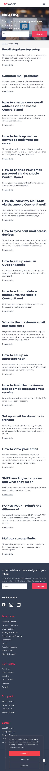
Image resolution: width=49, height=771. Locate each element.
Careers (5, 683)
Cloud (4, 643)
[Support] (43, 761)
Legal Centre (8, 728)
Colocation (7, 640)
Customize (24, 759)
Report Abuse (8, 712)
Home (5, 44)
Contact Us (7, 709)
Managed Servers (10, 632)
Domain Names (9, 622)
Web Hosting (8, 629)
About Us (6, 669)
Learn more (31, 742)
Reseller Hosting (9, 647)
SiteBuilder (7, 651)
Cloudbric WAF (8, 654)
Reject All (24, 766)
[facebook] (3, 605)
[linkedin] (19, 605)
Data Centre (7, 672)
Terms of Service (9, 735)
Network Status (9, 705)
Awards (5, 687)
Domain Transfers (10, 625)
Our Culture (7, 680)
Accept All (24, 753)
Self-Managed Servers (12, 636)
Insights (5, 676)
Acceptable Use (9, 732)
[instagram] (11, 605)
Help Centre (7, 702)
